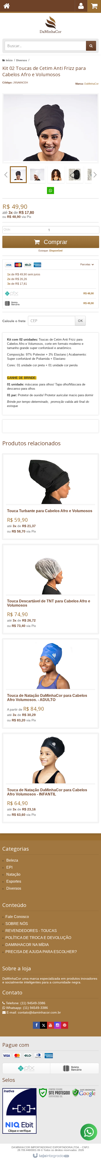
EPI (9, 867)
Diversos (21, 60)
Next (95, 173)
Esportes (13, 881)
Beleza (12, 860)
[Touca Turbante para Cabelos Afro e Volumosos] (50, 496)
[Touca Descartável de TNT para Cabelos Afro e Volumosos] (50, 589)
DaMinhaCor (91, 83)
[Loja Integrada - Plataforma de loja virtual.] (51, 1155)
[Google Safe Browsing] (84, 1092)
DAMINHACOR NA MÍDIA (27, 945)
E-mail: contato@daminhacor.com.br (33, 1012)
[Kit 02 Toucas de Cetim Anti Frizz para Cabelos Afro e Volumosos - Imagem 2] (37, 174)
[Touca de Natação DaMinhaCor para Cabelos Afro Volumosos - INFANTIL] (50, 778)
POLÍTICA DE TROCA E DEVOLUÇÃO (38, 938)
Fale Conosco (17, 917)
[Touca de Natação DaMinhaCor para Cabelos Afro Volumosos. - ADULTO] (50, 683)
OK (80, 320)
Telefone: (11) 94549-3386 (25, 1003)
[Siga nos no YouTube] (50, 1025)
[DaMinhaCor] (50, 24)
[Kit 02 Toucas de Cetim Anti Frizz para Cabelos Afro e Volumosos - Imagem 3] (55, 174)
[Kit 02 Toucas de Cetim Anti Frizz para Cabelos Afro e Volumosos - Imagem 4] (74, 174)
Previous (5, 174)
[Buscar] (91, 46)
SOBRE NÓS (16, 924)
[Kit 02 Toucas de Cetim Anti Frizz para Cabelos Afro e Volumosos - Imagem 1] (18, 174)
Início (9, 60)
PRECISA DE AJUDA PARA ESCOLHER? (41, 952)
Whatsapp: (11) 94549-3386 (26, 1008)
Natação (13, 874)
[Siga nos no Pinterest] (64, 1025)
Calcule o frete (14, 321)
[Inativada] (19, 1111)
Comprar (54, 241)
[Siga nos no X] (43, 1025)
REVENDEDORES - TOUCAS (31, 931)
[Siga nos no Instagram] (57, 1025)
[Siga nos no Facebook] (36, 1025)
